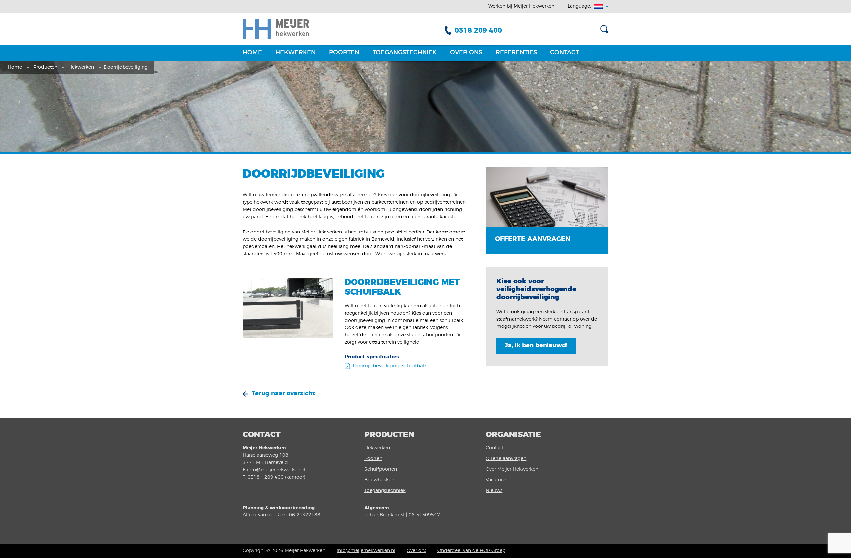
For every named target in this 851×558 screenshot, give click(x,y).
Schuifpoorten (380, 469)
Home (252, 53)
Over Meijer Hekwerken (512, 469)
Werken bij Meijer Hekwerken (521, 6)
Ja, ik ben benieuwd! (536, 346)
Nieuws (494, 490)
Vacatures (496, 480)
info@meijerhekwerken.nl (366, 550)
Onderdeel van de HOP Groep (471, 550)
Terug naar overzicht (283, 394)
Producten (45, 67)
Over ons (466, 53)
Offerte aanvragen (506, 458)
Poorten (344, 53)
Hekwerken (295, 53)
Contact (564, 53)
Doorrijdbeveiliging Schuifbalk (390, 365)
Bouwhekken (379, 480)
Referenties (516, 53)
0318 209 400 (478, 30)
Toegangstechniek (405, 53)
